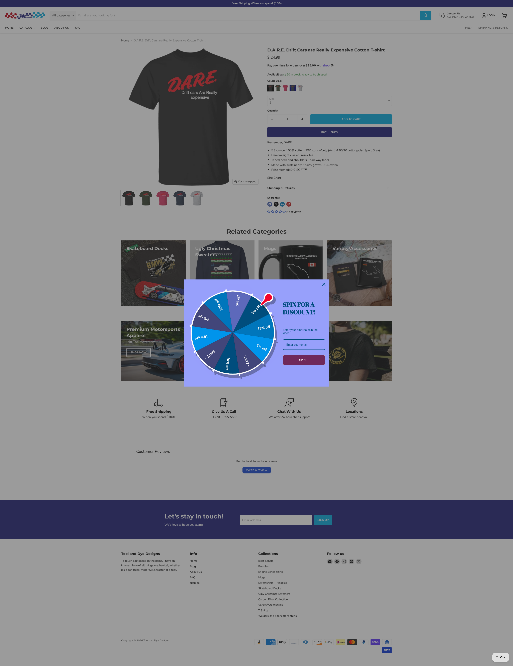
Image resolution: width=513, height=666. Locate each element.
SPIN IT (304, 360)
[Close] (324, 284)
